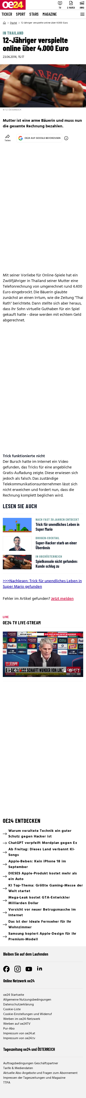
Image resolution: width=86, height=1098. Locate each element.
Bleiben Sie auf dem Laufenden (25, 954)
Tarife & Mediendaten (18, 1068)
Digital (13, 23)
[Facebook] (6, 969)
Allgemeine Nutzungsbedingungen (27, 999)
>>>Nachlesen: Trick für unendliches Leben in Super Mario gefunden (42, 584)
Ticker (7, 14)
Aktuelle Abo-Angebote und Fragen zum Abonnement (40, 1073)
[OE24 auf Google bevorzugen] (66, 138)
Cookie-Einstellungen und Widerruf (27, 1014)
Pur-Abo (9, 1028)
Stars (34, 14)
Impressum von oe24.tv (19, 1038)
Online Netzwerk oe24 (19, 980)
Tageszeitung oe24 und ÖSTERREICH (29, 1049)
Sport (20, 14)
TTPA (6, 1082)
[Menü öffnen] (82, 14)
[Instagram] (17, 969)
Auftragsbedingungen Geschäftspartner (30, 1063)
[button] (43, 655)
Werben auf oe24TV (16, 1023)
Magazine (50, 14)
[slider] (23, 670)
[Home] (4, 23)
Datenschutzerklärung (18, 1004)
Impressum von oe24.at (19, 1033)
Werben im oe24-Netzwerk (21, 1019)
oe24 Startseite (13, 995)
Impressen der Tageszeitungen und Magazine (34, 1078)
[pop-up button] (70, 670)
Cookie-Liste (12, 1009)
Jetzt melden (62, 599)
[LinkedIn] (40, 969)
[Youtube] (29, 969)
